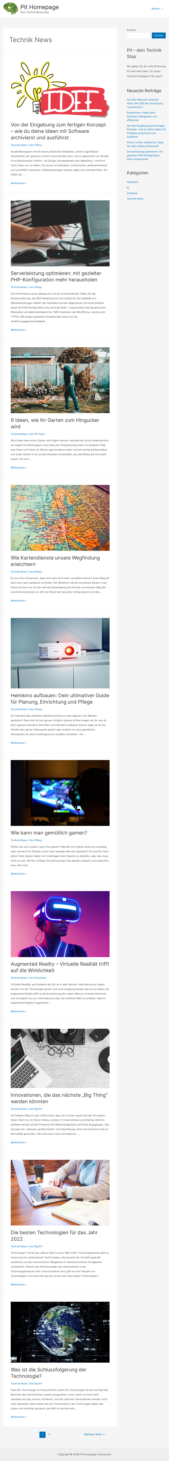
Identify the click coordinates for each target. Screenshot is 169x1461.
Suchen (131, 30)
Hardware (132, 182)
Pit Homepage (39, 6)
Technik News (19, 145)
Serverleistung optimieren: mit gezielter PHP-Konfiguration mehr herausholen (145, 155)
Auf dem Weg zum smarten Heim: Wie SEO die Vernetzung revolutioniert (145, 103)
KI (128, 187)
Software (132, 193)
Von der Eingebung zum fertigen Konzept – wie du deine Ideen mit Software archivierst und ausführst (58, 131)
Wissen (156, 8)
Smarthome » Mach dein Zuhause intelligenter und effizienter (142, 116)
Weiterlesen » (19, 183)
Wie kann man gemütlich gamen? (49, 833)
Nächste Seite (94, 1434)
